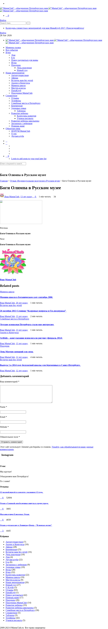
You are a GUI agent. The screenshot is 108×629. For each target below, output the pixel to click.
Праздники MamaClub (21, 93)
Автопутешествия (20, 75)
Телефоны (16, 100)
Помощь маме (18, 126)
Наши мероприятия (15, 73)
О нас (14, 133)
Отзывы (15, 98)
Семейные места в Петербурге (25, 103)
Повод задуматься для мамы (24, 60)
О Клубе (10, 587)
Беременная (16, 106)
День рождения (24, 68)
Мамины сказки (13, 47)
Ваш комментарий (9, 381)
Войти (3, 20)
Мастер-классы (18, 88)
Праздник (16, 65)
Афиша (14, 78)
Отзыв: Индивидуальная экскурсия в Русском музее (35, 181)
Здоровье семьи (18, 108)
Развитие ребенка (19, 113)
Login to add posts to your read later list (28, 158)
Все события (12, 50)
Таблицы (21, 111)
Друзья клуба (17, 136)
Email (3, 417)
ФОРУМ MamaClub (20, 131)
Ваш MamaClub (11, 196)
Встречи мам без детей (22, 80)
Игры (14, 62)
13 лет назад (26, 196)
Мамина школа (18, 85)
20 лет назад (22, 303)
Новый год (22, 70)
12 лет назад (22, 357)
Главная (4, 181)
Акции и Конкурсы (20, 83)
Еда (13, 57)
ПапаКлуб (16, 90)
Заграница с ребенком (21, 123)
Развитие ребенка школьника (25, 121)
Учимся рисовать (25, 118)
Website (4, 427)
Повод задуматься (14, 595)
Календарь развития (26, 116)
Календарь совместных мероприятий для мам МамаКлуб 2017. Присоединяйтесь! (45, 28)
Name (3, 407)
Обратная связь (13, 128)
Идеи (8, 52)
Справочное (11, 95)
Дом (13, 55)
